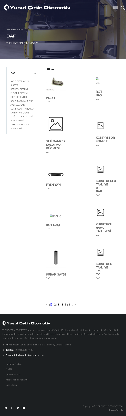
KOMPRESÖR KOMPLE (105, 139)
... (72, 304)
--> (74, 304)
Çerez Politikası (13, 374)
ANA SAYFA (11, 29)
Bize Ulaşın (11, 384)
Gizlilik (9, 369)
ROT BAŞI (99, 93)
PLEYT (51, 98)
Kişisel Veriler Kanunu (17, 379)
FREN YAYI (53, 184)
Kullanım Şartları (14, 363)
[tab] (23, 73)
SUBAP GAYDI (56, 274)
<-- (47, 304)
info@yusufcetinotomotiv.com (29, 355)
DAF (21, 29)
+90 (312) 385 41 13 (24, 349)
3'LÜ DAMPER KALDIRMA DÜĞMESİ (56, 144)
